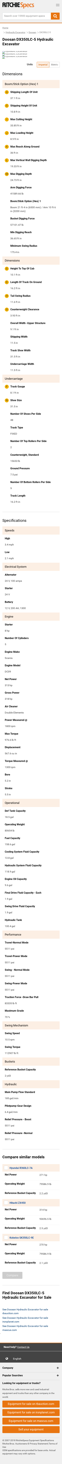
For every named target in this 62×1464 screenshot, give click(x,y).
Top (56, 1459)
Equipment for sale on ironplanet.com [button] (31, 1412)
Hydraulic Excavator (15, 32)
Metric (54, 64)
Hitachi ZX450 (18, 1202)
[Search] (55, 16)
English (18, 1358)
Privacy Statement (39, 1443)
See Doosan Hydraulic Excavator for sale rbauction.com (25, 1311)
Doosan (32, 32)
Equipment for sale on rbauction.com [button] (31, 1403)
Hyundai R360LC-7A (21, 1167)
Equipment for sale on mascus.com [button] (31, 1421)
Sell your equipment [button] (31, 1429)
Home (5, 28)
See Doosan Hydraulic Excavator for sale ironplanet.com (25, 1319)
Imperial (43, 64)
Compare (12, 1275)
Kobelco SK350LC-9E (22, 1237)
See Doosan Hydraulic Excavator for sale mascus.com (25, 1328)
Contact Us (23, 1347)
